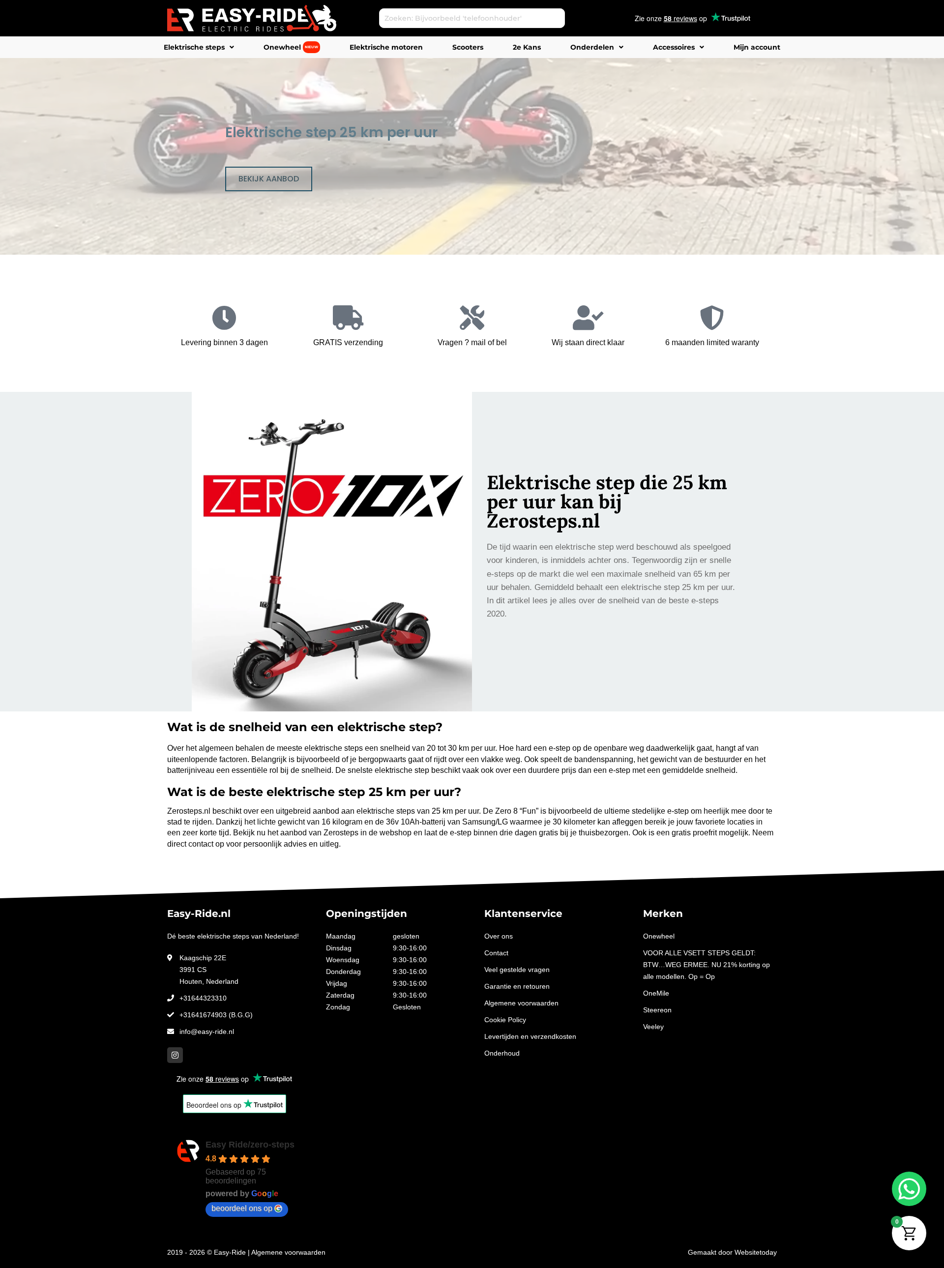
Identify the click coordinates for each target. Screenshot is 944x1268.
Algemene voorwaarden (521, 1003)
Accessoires (674, 47)
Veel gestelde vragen (517, 969)
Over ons (498, 936)
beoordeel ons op (241, 1208)
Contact (496, 953)
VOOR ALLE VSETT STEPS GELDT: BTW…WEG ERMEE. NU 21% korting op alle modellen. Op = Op (706, 964)
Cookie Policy (505, 1020)
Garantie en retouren (517, 986)
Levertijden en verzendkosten (530, 1036)
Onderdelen (592, 47)
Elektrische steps (194, 47)
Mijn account (757, 47)
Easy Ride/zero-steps (250, 1145)
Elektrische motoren (386, 47)
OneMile (656, 993)
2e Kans (527, 47)
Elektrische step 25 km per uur (331, 132)
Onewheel (291, 47)
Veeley (653, 1027)
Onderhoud (502, 1053)
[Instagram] (175, 1055)
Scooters (467, 47)
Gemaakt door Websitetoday (732, 1252)
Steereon (657, 1010)
